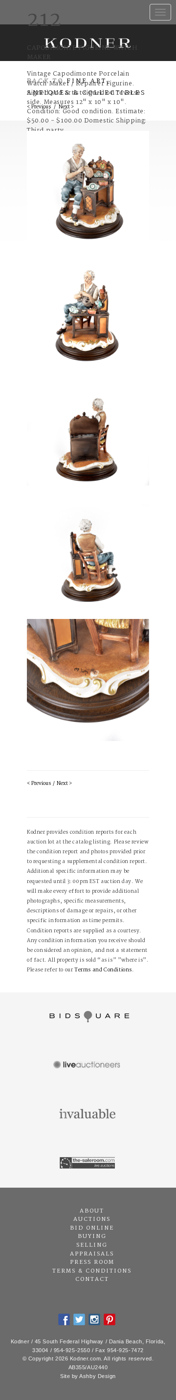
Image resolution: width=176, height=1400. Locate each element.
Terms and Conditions (103, 970)
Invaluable (88, 1114)
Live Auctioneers (88, 1065)
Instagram (94, 1319)
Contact (92, 1279)
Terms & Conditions (92, 1271)
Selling (92, 1245)
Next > (64, 784)
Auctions (91, 1219)
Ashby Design (97, 1376)
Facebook (64, 1319)
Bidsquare (88, 1016)
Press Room (92, 1262)
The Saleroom (88, 1163)
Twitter (79, 1319)
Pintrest (109, 1319)
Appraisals (92, 1254)
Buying (92, 1236)
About (92, 1211)
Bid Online (92, 1228)
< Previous (39, 784)
